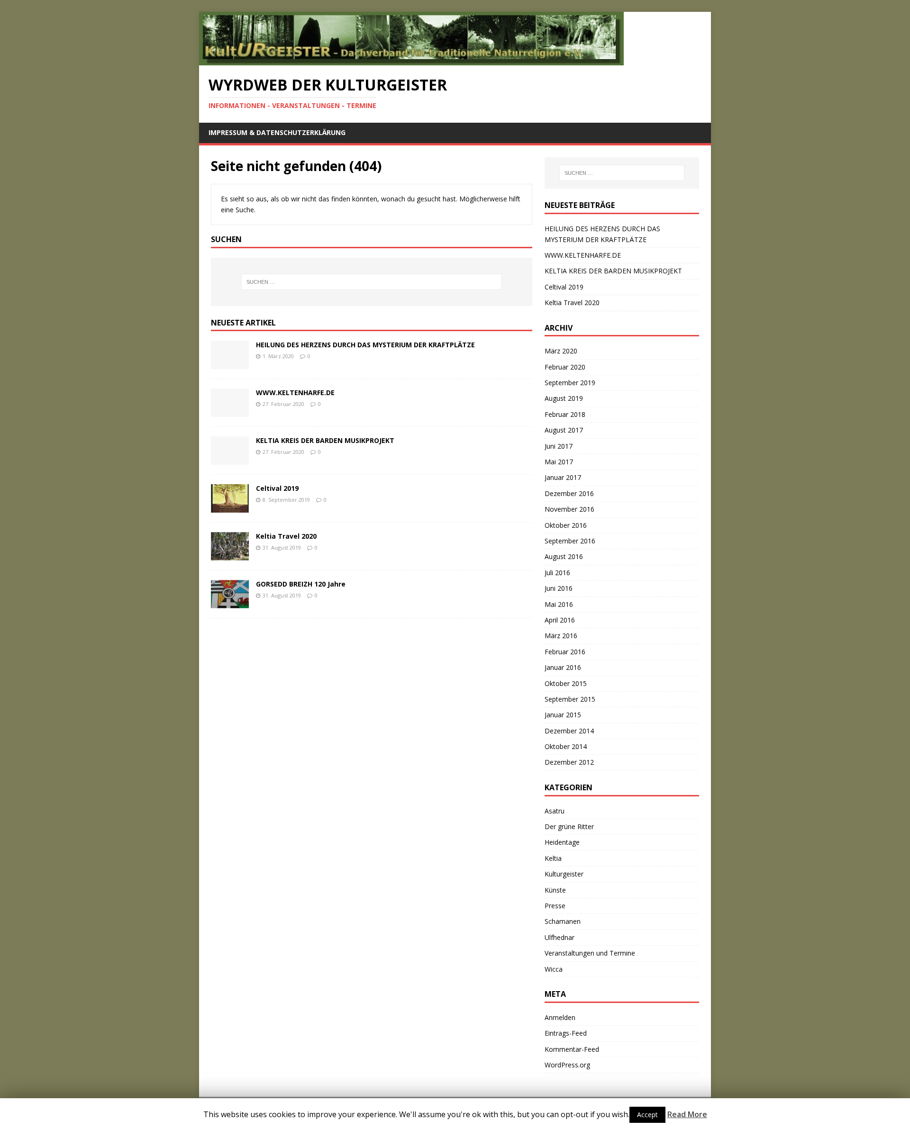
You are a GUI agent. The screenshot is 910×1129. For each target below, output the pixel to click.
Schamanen (563, 921)
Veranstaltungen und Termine (590, 952)
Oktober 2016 (566, 525)
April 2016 (560, 619)
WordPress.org (567, 1064)
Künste (555, 889)
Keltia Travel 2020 (286, 536)
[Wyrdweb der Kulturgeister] (411, 59)
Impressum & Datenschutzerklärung (277, 132)
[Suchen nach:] (371, 282)
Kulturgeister (564, 873)
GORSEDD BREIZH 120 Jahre (301, 583)
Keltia (553, 858)
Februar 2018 (565, 414)
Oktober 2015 (566, 683)
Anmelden (560, 1017)
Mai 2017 (559, 461)
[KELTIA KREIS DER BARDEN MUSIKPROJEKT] (230, 459)
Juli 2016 (557, 572)
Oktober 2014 (566, 746)
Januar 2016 (563, 667)
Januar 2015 (563, 714)
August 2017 (564, 429)
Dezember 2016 (569, 493)
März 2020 (561, 350)
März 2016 (561, 635)
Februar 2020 (565, 366)
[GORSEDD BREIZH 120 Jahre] (230, 602)
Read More (687, 1114)
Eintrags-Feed (566, 1033)
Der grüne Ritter (569, 826)
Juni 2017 (559, 446)
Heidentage (562, 842)
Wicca (554, 969)
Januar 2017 (563, 477)
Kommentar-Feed (572, 1049)
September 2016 (570, 540)
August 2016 (564, 556)
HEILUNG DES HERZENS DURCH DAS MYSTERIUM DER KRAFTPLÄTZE (365, 344)
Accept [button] (647, 1114)
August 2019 (564, 398)
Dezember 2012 (569, 762)
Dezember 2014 (569, 730)
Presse (555, 905)
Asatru (554, 810)
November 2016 (569, 509)
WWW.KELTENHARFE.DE (295, 392)
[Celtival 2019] (230, 507)
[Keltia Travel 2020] (230, 555)
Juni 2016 (559, 588)
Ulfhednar (559, 937)
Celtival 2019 (277, 488)
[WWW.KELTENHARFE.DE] (230, 411)
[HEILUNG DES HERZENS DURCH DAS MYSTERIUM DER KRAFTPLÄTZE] (230, 363)
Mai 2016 (559, 604)
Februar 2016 (565, 651)
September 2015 (570, 699)
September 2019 (570, 382)
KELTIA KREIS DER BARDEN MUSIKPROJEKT (325, 440)
